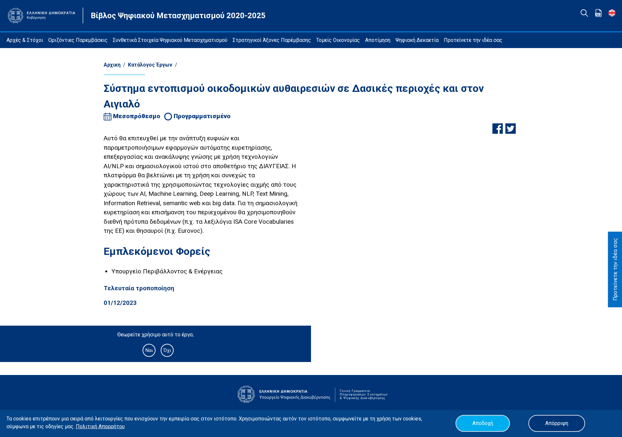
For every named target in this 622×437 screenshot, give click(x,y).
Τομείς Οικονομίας (338, 40)
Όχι (167, 350)
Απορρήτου (111, 426)
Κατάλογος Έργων (150, 65)
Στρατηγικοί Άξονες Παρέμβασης (272, 40)
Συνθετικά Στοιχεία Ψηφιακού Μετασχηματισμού (170, 40)
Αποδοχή (482, 423)
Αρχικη (112, 65)
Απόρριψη (556, 423)
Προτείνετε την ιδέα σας (473, 40)
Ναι (149, 350)
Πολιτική (87, 426)
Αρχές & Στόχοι (24, 40)
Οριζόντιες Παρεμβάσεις (78, 40)
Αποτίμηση (377, 40)
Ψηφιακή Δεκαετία (417, 40)
